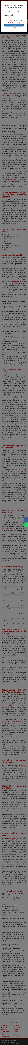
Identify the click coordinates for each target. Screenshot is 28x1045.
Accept (14, 25)
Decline (14, 27)
